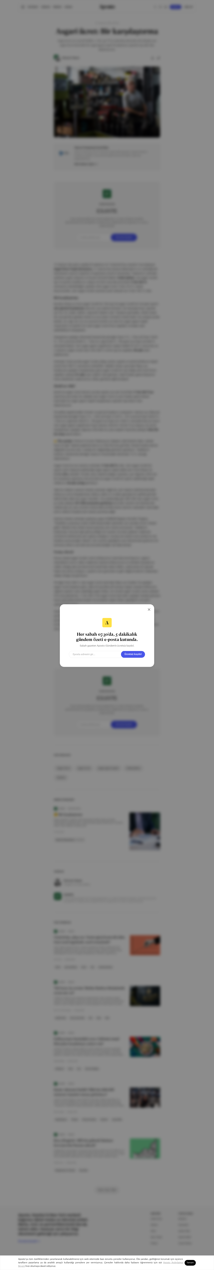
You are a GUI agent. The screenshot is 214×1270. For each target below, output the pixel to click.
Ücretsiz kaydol (133, 654)
